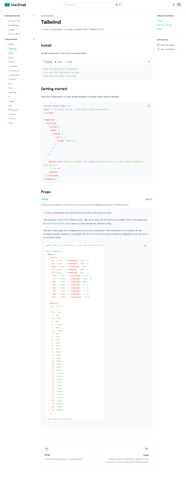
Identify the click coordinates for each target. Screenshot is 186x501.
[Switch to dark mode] (173, 4)
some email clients (55, 223)
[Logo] (15, 4)
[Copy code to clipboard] (149, 62)
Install (46, 45)
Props (46, 192)
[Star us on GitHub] (179, 4)
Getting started (54, 89)
